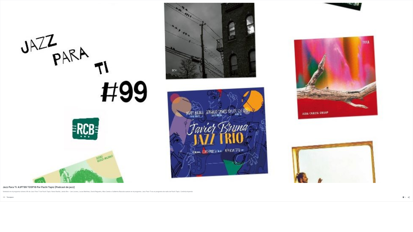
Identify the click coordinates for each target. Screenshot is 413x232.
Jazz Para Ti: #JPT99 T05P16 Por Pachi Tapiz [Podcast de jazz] (39, 187)
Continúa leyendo (186, 191)
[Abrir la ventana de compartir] (408, 196)
